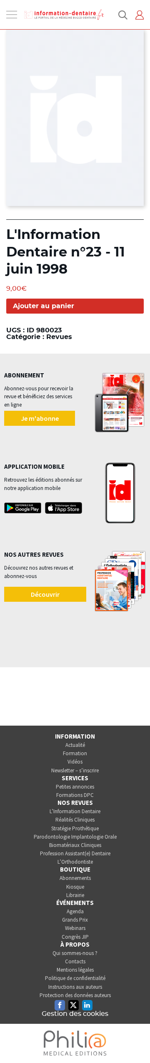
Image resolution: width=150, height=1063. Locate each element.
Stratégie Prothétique (75, 828)
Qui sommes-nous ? (75, 953)
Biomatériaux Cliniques (75, 845)
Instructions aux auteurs (75, 986)
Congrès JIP (75, 936)
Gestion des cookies (75, 1013)
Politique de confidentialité (75, 978)
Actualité (75, 745)
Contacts (75, 961)
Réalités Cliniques (75, 819)
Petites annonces (75, 786)
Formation (75, 753)
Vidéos (75, 761)
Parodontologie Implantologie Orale (75, 836)
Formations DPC (75, 795)
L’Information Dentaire (75, 811)
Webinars (75, 928)
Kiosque (75, 886)
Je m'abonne (40, 418)
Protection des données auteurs (75, 995)
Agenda (75, 911)
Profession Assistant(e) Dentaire (75, 853)
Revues (59, 337)
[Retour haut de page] (135, 1041)
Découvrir (45, 594)
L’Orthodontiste (75, 861)
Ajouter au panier (43, 306)
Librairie (75, 895)
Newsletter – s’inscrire (75, 770)
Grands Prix (75, 919)
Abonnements (75, 878)
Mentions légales (75, 969)
